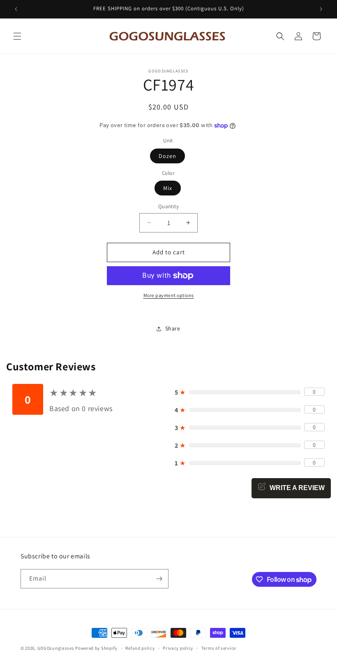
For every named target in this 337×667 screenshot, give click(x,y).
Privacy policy (178, 648)
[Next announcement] (321, 9)
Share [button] (172, 328)
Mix (167, 188)
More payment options (168, 295)
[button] (17, 36)
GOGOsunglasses (55, 648)
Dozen (167, 156)
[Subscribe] (159, 578)
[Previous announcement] (16, 9)
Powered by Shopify (96, 648)
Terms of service (218, 648)
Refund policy (140, 648)
